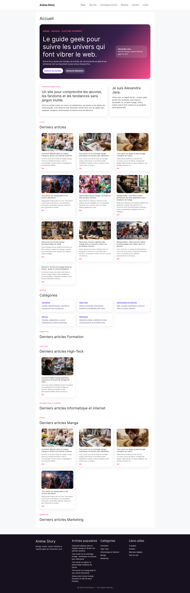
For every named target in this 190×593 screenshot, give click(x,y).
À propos (132, 546)
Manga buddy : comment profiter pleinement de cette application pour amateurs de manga (131, 198)
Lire (42, 168)
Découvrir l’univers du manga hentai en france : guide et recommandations (56, 268)
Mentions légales (135, 552)
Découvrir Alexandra (74, 71)
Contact (145, 5)
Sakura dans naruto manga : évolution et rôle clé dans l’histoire (95, 197)
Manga (83, 5)
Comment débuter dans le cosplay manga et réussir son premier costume (56, 155)
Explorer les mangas (52, 71)
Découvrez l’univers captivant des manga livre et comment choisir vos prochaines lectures (93, 244)
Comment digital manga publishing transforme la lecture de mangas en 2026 (55, 380)
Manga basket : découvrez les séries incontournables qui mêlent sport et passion (131, 244)
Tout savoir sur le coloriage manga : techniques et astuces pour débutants (94, 155)
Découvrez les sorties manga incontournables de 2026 (52, 243)
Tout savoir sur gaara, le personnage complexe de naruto (131, 155)
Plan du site (133, 555)
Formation (135, 5)
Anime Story (47, 4)
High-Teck (92, 5)
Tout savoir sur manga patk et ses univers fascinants (54, 197)
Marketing (124, 5)
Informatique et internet (108, 5)
